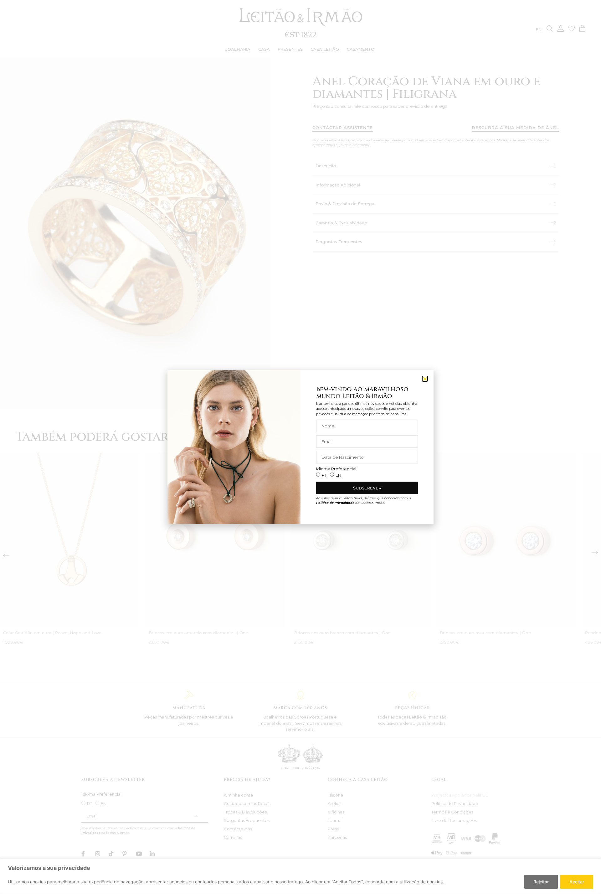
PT (324, 475)
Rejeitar (541, 881)
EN (338, 475)
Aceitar (576, 881)
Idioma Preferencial (336, 469)
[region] (300, 876)
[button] (425, 378)
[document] (300, 447)
